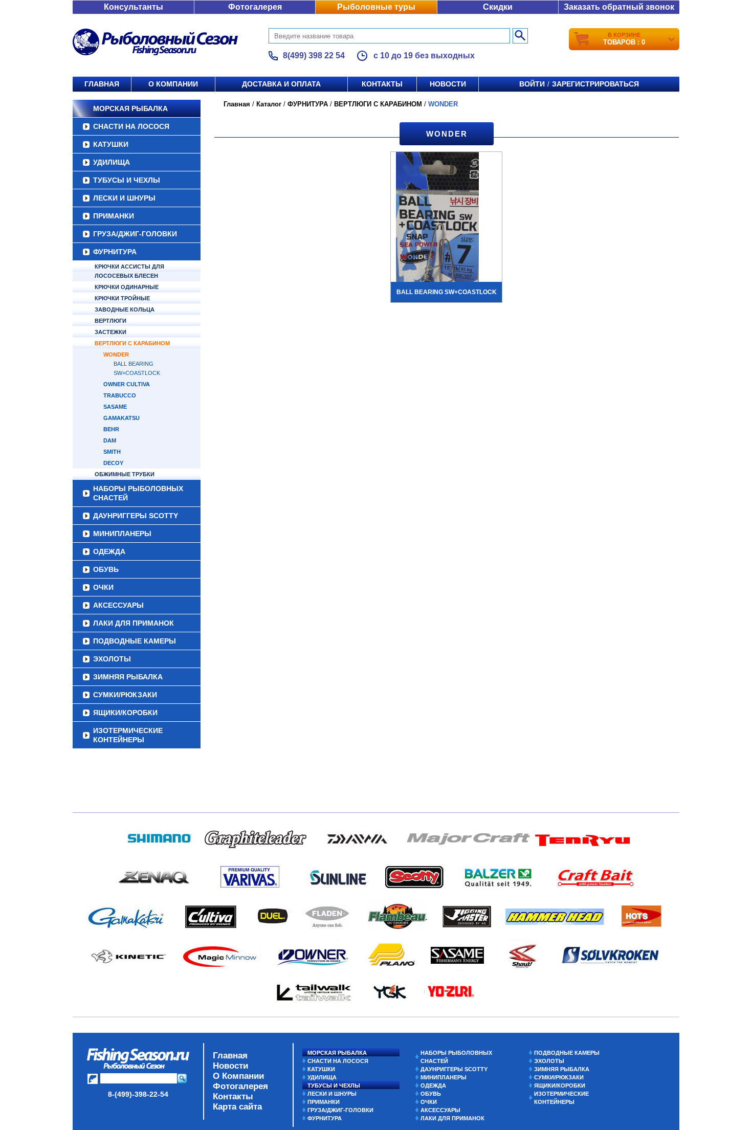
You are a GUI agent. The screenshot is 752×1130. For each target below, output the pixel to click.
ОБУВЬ (106, 569)
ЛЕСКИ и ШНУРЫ (124, 198)
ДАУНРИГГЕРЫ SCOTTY (135, 516)
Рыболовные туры (376, 7)
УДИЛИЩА (111, 162)
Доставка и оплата (281, 84)
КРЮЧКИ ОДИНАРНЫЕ (127, 287)
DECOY (113, 463)
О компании (173, 84)
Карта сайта (237, 1107)
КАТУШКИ (110, 144)
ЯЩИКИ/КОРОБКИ (125, 712)
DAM (109, 440)
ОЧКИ (103, 587)
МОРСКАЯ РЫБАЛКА (130, 108)
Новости (448, 84)
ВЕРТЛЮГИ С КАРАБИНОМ (132, 343)
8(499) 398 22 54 (314, 55)
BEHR (111, 429)
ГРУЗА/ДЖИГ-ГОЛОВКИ (135, 234)
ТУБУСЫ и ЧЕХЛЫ (126, 180)
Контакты (382, 84)
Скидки (498, 7)
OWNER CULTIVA (126, 384)
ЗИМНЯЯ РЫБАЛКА (128, 677)
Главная (101, 84)
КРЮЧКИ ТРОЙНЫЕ (122, 298)
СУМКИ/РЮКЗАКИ (125, 695)
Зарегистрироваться (595, 84)
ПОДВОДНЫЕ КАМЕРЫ (134, 641)
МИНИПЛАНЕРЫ (122, 533)
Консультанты (133, 7)
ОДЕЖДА (109, 551)
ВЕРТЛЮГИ (110, 321)
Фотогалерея (255, 7)
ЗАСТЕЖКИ (110, 332)
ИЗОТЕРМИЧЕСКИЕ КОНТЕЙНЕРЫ (128, 735)
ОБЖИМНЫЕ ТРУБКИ (124, 474)
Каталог (268, 104)
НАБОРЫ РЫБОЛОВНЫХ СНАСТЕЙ (138, 493)
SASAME (115, 407)
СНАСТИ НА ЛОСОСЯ (131, 126)
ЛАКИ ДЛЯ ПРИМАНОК (133, 623)
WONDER (116, 354)
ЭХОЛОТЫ (112, 659)
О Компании (238, 1076)
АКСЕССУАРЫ (118, 605)
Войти (532, 84)
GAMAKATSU (121, 418)
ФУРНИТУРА (115, 252)
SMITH (112, 452)
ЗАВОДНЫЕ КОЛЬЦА (124, 309)
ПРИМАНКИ (113, 216)
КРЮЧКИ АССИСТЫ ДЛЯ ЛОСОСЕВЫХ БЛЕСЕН (129, 271)
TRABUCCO (119, 395)
